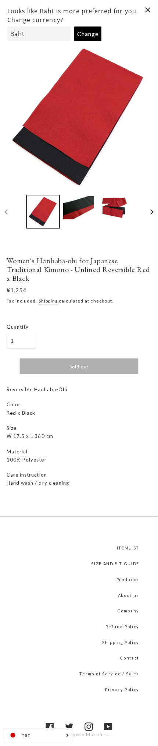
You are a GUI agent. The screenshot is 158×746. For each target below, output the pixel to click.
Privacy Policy (122, 689)
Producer (127, 579)
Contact (129, 657)
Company (128, 610)
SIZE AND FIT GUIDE (115, 563)
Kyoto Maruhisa (90, 734)
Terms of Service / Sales (109, 673)
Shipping (48, 301)
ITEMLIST (128, 547)
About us (128, 595)
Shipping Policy (120, 642)
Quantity (18, 327)
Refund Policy (122, 626)
